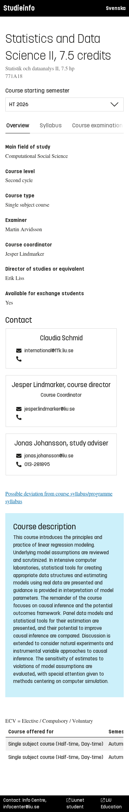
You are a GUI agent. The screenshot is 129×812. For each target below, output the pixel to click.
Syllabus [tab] (51, 125)
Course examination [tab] (97, 125)
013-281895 (37, 464)
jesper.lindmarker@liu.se (49, 409)
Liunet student (75, 803)
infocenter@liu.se (21, 807)
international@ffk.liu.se (48, 351)
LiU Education (111, 803)
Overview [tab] (17, 125)
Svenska (116, 8)
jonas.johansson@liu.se (48, 456)
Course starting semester (37, 90)
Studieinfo (19, 8)
